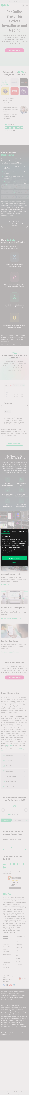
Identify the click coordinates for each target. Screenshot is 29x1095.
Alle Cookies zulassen (14, 558)
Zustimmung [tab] (5, 531)
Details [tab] (14, 531)
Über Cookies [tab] (23, 531)
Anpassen (13, 562)
